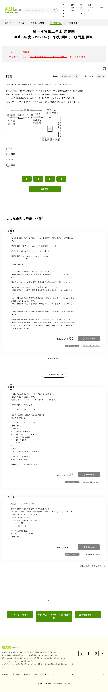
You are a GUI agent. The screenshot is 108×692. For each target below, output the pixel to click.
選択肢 (55, 76)
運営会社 (5, 674)
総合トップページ (90, 8)
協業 (36, 674)
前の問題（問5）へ (20, 615)
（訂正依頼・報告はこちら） (64, 84)
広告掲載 (16, 674)
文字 (88, 76)
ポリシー (56, 674)
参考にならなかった (72, 346)
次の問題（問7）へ (88, 615)
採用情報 (27, 674)
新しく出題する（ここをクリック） (48, 56)
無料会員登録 (73, 8)
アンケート (64, 10)
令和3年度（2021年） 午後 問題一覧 (54, 616)
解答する (45, 189)
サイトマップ (68, 674)
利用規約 (45, 674)
